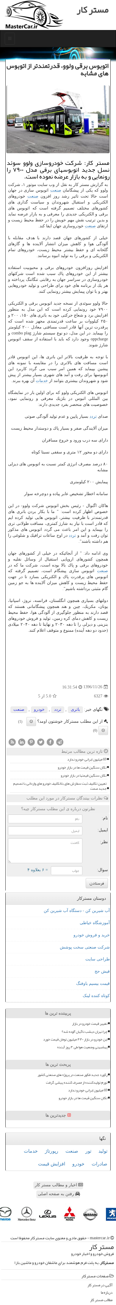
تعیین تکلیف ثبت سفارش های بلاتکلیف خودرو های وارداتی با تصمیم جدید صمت (59, 786)
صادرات (99, 1163)
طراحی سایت (97, 959)
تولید (102, 1151)
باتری (75, 709)
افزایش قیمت (51, 1163)
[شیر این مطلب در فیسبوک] (50, 741)
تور (88, 1151)
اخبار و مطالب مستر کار (56, 1185)
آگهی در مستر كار (99, 1285)
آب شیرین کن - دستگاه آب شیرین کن (77, 910)
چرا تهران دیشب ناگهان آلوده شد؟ (84, 1031)
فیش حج (102, 971)
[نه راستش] (103, 730)
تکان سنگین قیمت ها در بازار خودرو (82, 767)
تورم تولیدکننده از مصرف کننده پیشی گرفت (76, 1082)
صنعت (55, 190)
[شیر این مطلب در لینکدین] (22, 741)
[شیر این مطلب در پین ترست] (31, 741)
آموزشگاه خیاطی (95, 923)
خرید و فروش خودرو (91, 935)
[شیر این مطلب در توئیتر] (41, 741)
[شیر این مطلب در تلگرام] (60, 741)
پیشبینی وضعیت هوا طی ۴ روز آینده (82, 1047)
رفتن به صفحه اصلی (56, 1194)
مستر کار (93, 9)
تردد (93, 416)
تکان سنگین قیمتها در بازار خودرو (83, 775)
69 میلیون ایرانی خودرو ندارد (86, 759)
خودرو (39, 709)
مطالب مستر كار (101, 1300)
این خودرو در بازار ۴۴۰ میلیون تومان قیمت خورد (75, 1039)
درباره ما (106, 1292)
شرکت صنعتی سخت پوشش (85, 947)
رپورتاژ (51, 1151)
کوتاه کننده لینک (96, 995)
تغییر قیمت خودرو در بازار (89, 1023)
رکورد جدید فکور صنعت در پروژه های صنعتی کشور (72, 1074)
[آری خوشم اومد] (31, 721)
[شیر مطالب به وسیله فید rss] (12, 741)
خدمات (42, 380)
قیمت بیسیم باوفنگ (93, 983)
